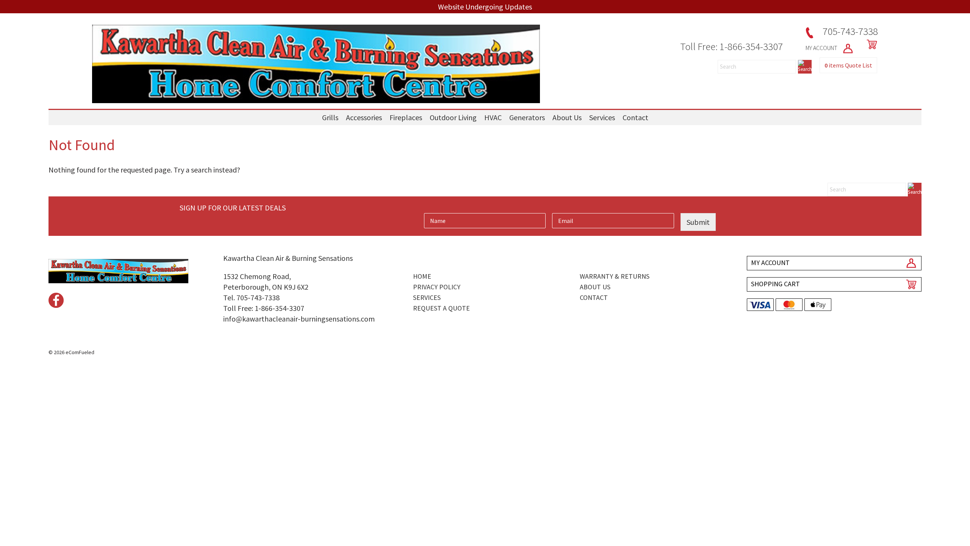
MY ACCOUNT (822, 48)
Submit (698, 222)
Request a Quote (441, 308)
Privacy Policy (436, 286)
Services (602, 117)
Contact (635, 117)
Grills (330, 117)
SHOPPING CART (775, 283)
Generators (527, 117)
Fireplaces (406, 117)
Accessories (364, 117)
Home (422, 276)
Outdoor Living (453, 117)
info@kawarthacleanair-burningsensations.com (299, 318)
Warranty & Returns (614, 276)
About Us (567, 117)
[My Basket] (870, 44)
